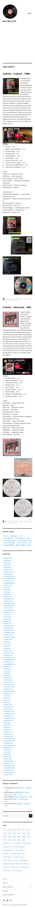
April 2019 (7, 756)
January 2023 (8, 655)
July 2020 (7, 723)
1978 (27, 830)
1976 (18, 830)
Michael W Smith (18, 857)
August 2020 (8, 720)
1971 (4, 830)
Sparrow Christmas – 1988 (23, 797)
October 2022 (8, 662)
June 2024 (7, 617)
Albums (26, 298)
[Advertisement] (17, 45)
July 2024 (7, 614)
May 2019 (7, 754)
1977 (23, 830)
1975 (13, 830)
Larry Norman (15, 853)
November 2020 (9, 714)
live (23, 853)
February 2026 (9, 572)
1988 (31, 298)
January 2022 (8, 682)
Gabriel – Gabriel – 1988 (16, 73)
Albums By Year (8, 887)
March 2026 (8, 569)
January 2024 (8, 628)
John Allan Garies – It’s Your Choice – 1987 (18, 540)
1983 (23, 833)
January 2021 (8, 709)
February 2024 (9, 626)
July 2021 (7, 695)
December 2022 (9, 657)
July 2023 (7, 641)
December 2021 (9, 684)
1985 (4, 836)
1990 (28, 836)
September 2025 (9, 583)
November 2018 (9, 768)
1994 (18, 840)
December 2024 (9, 603)
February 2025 (9, 599)
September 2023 (9, 637)
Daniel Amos (7, 847)
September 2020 (9, 718)
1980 (9, 833)
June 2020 (7, 725)
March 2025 (8, 596)
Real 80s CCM (9, 21)
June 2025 (7, 590)
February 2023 (9, 653)
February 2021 (8, 707)
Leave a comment (13, 300)
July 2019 (7, 750)
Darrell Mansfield (18, 847)
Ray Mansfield (8, 298)
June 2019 (7, 752)
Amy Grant (17, 843)
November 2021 (9, 686)
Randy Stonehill (8, 863)
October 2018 (8, 770)
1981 (31, 521)
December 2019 (9, 738)
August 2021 (8, 693)
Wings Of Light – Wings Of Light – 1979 (17, 545)
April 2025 (7, 594)
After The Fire (7, 843)
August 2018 (8, 774)
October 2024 (8, 608)
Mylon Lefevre (7, 860)
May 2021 (7, 700)
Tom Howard (17, 870)
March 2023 (8, 650)
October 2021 (8, 689)
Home (5, 879)
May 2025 (7, 592)
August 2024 (8, 612)
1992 (9, 840)
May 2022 (7, 673)
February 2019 (9, 761)
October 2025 (8, 581)
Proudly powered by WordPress (19, 905)
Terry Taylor (7, 870)
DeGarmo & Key (8, 850)
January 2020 (8, 736)
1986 (9, 836)
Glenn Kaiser (19, 850)
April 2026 (7, 567)
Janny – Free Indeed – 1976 (13, 536)
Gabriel (5, 300)
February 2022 (9, 680)
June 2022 (7, 671)
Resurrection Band (22, 863)
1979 (4, 833)
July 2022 (7, 668)
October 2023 (8, 635)
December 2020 (9, 711)
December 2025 (9, 576)
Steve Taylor (25, 867)
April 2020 (7, 729)
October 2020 (8, 716)
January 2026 (8, 574)
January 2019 (8, 763)
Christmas (26, 843)
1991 (4, 840)
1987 (14, 836)
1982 (18, 833)
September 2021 (9, 691)
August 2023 (8, 639)
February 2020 (9, 734)
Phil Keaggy (23, 860)
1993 (14, 840)
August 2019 (8, 747)
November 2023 (9, 632)
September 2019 (9, 745)
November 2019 (9, 741)
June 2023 (7, 644)
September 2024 (9, 610)
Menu (29, 13)
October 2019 (8, 743)
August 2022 (8, 666)
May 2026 (7, 565)
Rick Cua (6, 867)
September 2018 (9, 772)
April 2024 (7, 621)
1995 (23, 840)
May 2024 (7, 619)
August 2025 (8, 585)
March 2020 (8, 732)
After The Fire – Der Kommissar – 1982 (17, 538)
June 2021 (7, 698)
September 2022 (9, 664)
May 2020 (7, 727)
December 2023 (9, 630)
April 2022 (7, 675)
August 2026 (8, 558)
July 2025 (7, 587)
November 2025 (9, 578)
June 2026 (7, 563)
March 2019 (8, 759)
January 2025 (8, 601)
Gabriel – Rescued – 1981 (17, 307)
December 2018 (9, 765)
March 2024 (8, 623)
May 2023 (7, 646)
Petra (16, 860)
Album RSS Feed (8, 895)
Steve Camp (15, 867)
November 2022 (9, 659)
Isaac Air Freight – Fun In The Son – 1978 (17, 542)
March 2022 (8, 677)
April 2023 (7, 648)
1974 (9, 830)
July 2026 (7, 560)
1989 (23, 836)
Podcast (5, 891)
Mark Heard (7, 857)
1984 (28, 833)
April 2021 (7, 702)
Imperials (6, 853)
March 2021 (8, 705)
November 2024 (9, 605)
